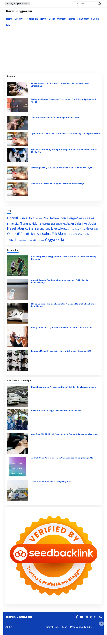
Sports (78, 234)
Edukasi (89, 218)
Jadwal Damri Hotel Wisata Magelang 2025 (51, 481)
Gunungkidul (29, 223)
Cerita (52, 19)
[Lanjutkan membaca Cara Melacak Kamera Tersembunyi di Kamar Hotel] (17, 123)
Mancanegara (68, 229)
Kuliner (30, 228)
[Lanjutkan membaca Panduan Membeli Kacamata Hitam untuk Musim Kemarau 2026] (18, 360)
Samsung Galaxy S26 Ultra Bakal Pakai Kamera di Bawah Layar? (62, 167)
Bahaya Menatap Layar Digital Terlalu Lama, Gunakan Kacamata (61, 327)
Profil (39, 234)
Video (35, 240)
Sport (72, 234)
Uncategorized (26, 240)
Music (82, 229)
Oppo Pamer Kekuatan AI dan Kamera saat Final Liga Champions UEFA (65, 133)
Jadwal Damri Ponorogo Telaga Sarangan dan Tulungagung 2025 (62, 458)
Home (9, 19)
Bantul (12, 218)
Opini (96, 229)
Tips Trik (86, 234)
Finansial (13, 223)
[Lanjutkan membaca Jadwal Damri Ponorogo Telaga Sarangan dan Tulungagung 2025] (18, 467)
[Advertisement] (56, 49)
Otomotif (61, 19)
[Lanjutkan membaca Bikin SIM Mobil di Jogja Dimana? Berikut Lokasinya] (18, 419)
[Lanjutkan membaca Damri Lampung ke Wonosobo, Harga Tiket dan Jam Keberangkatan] (18, 396)
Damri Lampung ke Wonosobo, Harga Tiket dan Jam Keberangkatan (63, 387)
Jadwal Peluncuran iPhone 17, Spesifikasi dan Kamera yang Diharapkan (60, 84)
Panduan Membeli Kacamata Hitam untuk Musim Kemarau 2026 (61, 351)
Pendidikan (32, 19)
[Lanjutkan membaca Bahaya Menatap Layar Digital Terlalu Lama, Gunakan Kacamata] (18, 336)
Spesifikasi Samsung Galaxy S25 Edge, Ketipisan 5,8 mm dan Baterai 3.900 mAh (64, 150)
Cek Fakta (38, 219)
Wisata (41, 240)
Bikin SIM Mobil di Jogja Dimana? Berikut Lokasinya (56, 410)
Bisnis (71, 19)
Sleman (64, 234)
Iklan (8, 25)
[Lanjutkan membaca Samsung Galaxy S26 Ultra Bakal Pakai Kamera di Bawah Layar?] (17, 173)
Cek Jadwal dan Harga (59, 218)
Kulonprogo (42, 228)
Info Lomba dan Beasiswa (52, 224)
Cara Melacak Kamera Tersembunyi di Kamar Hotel (55, 117)
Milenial (77, 229)
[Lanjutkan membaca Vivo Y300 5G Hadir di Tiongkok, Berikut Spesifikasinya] (17, 189)
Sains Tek (49, 234)
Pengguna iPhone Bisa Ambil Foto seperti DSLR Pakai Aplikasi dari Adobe (63, 100)
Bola (31, 218)
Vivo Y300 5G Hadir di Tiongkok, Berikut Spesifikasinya (57, 183)
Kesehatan (15, 228)
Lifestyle (19, 19)
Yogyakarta (54, 239)
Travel (43, 19)
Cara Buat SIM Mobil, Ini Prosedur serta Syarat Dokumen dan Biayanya (64, 434)
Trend (19, 240)
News (89, 228)
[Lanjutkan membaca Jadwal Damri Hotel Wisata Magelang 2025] (18, 490)
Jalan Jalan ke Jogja (88, 19)
